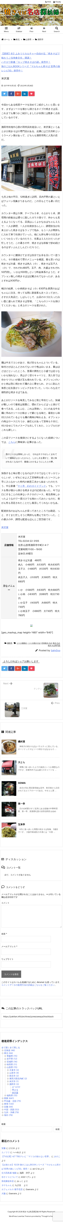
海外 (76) (8, 1115)
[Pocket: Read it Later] (31, 93)
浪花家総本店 (7, 1181)
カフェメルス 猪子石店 (12, 1189)
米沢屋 (4, 527)
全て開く (5, 1047)
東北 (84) (8, 1053)
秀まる (15, 1090)
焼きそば (56, 643)
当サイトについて (9, 1177)
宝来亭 (21, 824)
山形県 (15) (12, 1067)
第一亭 (21, 803)
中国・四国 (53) (11, 1109)
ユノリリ (5, 1152)
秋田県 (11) (12, 1064)
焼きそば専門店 (54, 645)
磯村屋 (21, 741)
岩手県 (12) (12, 1058)
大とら (21, 762)
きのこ (57, 1156)
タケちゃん (6, 1185)
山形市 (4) (14, 1073)
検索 (3, 1124)
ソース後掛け (22, 643)
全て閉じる (15, 1047)
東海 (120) (9, 1104)
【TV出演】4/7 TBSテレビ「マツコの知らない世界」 (26, 1156)
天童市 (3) (14, 1070)
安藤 (3, 1148)
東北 (18, 39)
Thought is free (47, 1216)
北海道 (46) (9, 1050)
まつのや (16, 1087)
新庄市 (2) (14, 1075)
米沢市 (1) (14, 1081)
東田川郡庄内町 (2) (18, 1078)
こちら (11, 442)
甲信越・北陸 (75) (12, 1101)
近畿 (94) (8, 1106)
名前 (4, 933)
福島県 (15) (12, 1095)
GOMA (22, 782)
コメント (5, 902)
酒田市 (40, 39)
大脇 (3, 1193)
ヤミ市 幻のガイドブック (32, 485)
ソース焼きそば (34, 643)
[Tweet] (4, 93)
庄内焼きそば (46, 643)
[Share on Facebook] (11, 93)
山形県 (28, 39)
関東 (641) (9, 1098)
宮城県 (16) (12, 1061)
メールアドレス (9, 946)
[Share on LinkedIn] (25, 93)
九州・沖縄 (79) (11, 1112)
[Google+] (18, 93)
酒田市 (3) (14, 1084)
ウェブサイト (7, 959)
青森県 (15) (12, 1056)
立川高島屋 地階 (8, 1173)
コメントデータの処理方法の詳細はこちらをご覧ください (28, 985)
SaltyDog (55, 650)
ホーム (7, 39)
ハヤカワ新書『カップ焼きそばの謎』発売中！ (26, 62)
